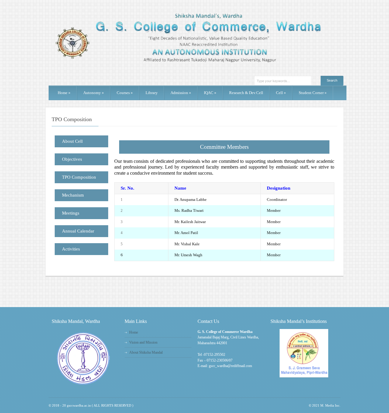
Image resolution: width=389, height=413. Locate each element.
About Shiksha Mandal (146, 352)
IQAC (210, 92)
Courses (125, 92)
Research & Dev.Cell (246, 92)
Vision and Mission (143, 342)
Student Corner (313, 92)
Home (64, 92)
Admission (180, 92)
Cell (281, 92)
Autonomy (93, 92)
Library (152, 92)
